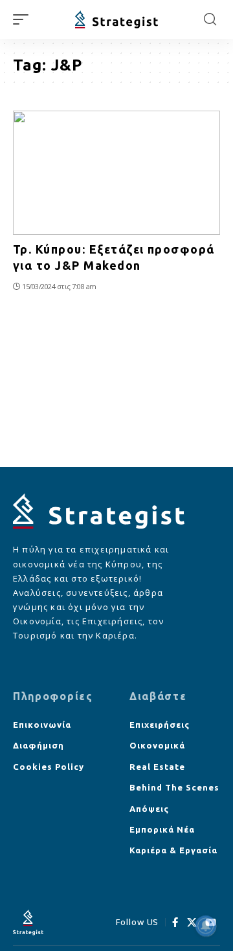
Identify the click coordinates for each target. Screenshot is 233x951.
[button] (24, 19)
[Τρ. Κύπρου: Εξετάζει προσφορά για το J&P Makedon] (116, 173)
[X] (192, 922)
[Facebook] (175, 922)
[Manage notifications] (205, 925)
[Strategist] (116, 19)
